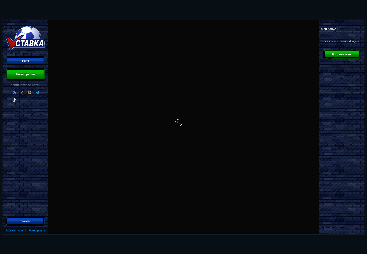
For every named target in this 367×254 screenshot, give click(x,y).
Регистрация (37, 230)
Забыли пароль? (16, 230)
